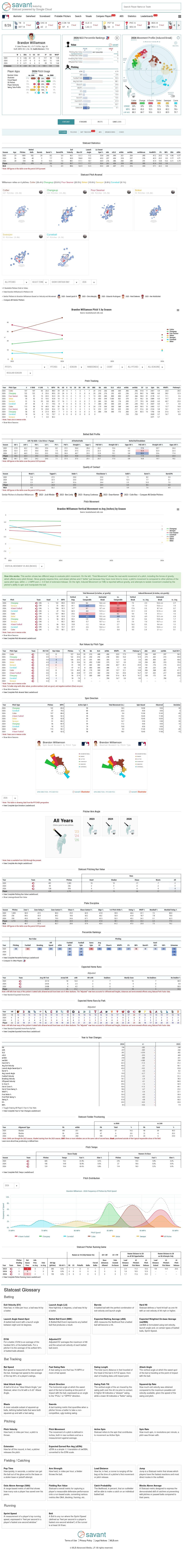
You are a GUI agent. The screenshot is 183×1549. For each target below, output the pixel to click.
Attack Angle (145, 1367)
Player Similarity (13, 85)
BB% (3, 1105)
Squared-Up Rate (147, 1384)
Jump (142, 1468)
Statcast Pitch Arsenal (91, 174)
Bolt (51, 1513)
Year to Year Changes (91, 1037)
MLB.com (114, 1540)
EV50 (6, 1339)
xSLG (4, 1055)
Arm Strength (55, 1468)
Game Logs (117, 122)
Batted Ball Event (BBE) (60, 1318)
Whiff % (5, 1092)
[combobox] (151, 6)
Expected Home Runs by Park (91, 1000)
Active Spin (100, 1429)
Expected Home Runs (91, 966)
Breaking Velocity (8, 1079)
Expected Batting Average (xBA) (110, 1318)
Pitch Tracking (91, 380)
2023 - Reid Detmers (133, 296)
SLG (3, 1052)
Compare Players (104, 16)
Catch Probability (102, 1485)
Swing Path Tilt (101, 1384)
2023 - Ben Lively (66, 495)
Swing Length (101, 1367)
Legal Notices (101, 1540)
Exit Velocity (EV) (12, 1304)
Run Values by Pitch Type (92, 644)
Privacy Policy (86, 1540)
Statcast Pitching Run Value (91, 869)
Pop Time (8, 1468)
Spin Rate (144, 1429)
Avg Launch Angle (8, 1073)
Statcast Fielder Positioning (91, 1116)
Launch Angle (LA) (58, 1304)
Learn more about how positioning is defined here (20, 1141)
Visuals (89, 16)
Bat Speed (9, 1367)
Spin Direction (91, 698)
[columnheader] (6, 151)
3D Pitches (11, 83)
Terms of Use (71, 1540)
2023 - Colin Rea (130, 495)
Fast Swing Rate (57, 1367)
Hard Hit (143, 1304)
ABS (122, 16)
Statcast (66, 122)
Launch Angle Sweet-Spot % (12, 1068)
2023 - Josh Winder (47, 495)
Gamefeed (30, 16)
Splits (100, 122)
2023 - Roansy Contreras (88, 495)
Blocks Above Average (150, 1485)
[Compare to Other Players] (107, 37)
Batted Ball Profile (91, 434)
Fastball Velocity (8, 1076)
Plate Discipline (91, 903)
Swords (52, 1404)
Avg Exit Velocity (8, 1066)
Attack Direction (57, 1384)
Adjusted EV (55, 1339)
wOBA (4, 1058)
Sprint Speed (10, 1513)
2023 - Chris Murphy (89, 296)
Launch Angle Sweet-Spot (16, 1318)
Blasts (7, 1404)
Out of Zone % (7, 1086)
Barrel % (5, 1071)
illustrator (17, 16)
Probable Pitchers (62, 16)
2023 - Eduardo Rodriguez (111, 296)
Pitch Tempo (92, 1147)
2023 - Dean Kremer (111, 495)
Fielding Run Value (58, 1485)
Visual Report (12, 80)
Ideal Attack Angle (13, 1384)
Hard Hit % (6, 1063)
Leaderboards (149, 16)
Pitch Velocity (10, 1429)
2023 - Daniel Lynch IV (69, 296)
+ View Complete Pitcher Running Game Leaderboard (21, 1277)
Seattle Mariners (39, 49)
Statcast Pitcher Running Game (91, 1247)
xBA (3, 1050)
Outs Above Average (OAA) (17, 1485)
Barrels (97, 1304)
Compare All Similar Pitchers (14, 300)
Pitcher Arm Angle (91, 811)
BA (3, 1047)
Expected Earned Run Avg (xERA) (65, 1446)
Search (78, 16)
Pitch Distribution (91, 1178)
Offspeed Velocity (8, 1081)
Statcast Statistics (91, 143)
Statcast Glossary (22, 1289)
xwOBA (4, 1060)
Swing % (5, 1100)
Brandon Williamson (31, 43)
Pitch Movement (91, 501)
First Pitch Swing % (9, 1097)
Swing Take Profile (14, 87)
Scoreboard (45, 16)
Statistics (132, 16)
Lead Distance (101, 1468)
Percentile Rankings (91, 932)
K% (3, 1102)
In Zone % (5, 1084)
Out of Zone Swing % (9, 1089)
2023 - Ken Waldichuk (153, 296)
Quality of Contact (91, 467)
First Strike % (6, 1094)
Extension (9, 1446)
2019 (19, 49)
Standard (83, 122)
